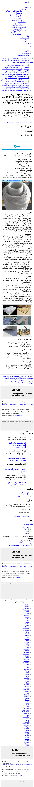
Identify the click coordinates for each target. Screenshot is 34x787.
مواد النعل (19, 13)
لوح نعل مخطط (17, 20)
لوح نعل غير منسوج (16, 14)
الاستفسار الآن (28, 524)
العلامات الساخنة (24, 495)
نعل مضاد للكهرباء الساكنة (14, 11)
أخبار (27, 36)
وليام (31, 543)
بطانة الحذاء (22, 22)
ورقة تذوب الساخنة (16, 32)
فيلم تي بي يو (18, 29)
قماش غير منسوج (16, 25)
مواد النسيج (18, 23)
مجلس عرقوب (17, 18)
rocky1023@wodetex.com (21, 516)
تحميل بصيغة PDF (11, 122)
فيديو (24, 41)
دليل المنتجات (25, 493)
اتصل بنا (27, 43)
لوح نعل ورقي (17, 16)
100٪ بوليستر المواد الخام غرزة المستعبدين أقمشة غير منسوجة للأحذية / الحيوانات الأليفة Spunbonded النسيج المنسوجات (18, 378)
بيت (28, 5)
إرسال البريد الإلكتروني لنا (25, 122)
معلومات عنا (25, 39)
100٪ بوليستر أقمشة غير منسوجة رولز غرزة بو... (16, 459)
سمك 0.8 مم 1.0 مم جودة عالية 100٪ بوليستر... (16, 484)
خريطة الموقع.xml (23, 496)
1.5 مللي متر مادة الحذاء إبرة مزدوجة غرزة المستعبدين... (17, 445)
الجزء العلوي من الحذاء (18, 27)
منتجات (27, 7)
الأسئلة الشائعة (24, 38)
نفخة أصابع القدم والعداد (18, 31)
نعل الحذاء (22, 9)
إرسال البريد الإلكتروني (26, 541)
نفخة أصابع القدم (17, 34)
